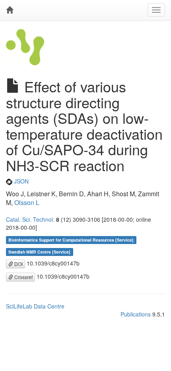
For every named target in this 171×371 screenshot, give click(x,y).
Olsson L (26, 202)
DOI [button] (18, 263)
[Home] (9, 10)
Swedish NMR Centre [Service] (39, 252)
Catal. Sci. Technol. (30, 219)
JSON (20, 181)
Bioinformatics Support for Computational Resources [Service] (71, 240)
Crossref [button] (23, 276)
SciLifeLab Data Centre (35, 306)
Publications (135, 314)
